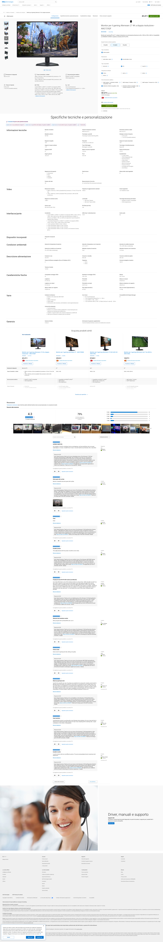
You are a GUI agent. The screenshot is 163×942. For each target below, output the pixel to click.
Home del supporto (85, 858)
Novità (43, 883)
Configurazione (55, 16)
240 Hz (124, 73)
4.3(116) (29, 355)
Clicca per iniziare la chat (28, 922)
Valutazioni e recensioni (12, 405)
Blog (122, 872)
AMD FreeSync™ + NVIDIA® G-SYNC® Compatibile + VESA (110, 83)
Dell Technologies (6, 894)
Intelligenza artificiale (7, 872)
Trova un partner (85, 872)
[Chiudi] (43, 925)
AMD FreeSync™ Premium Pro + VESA (149, 82)
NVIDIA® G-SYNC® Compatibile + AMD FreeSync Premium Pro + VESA (130, 86)
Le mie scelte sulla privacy (45, 897)
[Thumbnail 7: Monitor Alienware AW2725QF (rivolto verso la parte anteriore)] (6, 58)
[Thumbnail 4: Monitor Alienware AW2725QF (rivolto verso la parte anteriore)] (6, 43)
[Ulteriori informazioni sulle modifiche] (112, 59)
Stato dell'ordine (45, 861)
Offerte (4, 881)
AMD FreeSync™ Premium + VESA (129, 82)
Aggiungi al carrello (154, 16)
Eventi (122, 874)
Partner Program (85, 876)
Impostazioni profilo (46, 863)
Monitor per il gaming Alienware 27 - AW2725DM (70, 352)
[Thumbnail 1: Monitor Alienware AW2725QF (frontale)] (6, 24)
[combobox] (37, 2)
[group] (47, 44)
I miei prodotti (44, 865)
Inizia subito (111, 823)
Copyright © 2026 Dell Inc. (8, 897)
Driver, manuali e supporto (105, 16)
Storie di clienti (45, 890)
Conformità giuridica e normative (79, 897)
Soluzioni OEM (84, 874)
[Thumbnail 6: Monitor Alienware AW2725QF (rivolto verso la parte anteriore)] (6, 53)
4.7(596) (97, 355)
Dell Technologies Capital (47, 879)
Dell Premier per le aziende (156, 5)
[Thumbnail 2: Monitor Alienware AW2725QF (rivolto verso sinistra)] (6, 29)
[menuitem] (16, 5)
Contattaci (123, 861)
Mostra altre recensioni (59, 781)
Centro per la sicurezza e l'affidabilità (128, 879)
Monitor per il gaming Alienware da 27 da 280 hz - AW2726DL (138, 352)
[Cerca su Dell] (56, 2)
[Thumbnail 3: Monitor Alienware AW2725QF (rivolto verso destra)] (6, 33)
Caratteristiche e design (85, 16)
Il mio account (45, 858)
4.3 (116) (110, 32)
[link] (145, 2)
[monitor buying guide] (4, 16)
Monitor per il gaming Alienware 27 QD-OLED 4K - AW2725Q (104, 352)
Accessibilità (91, 897)
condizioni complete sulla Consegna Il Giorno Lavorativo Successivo (50, 915)
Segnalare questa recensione (67, 471)
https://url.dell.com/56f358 (66, 603)
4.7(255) (63, 355)
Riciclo (43, 885)
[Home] (4, 12)
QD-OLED (105, 66)
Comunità (123, 858)
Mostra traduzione (57, 450)
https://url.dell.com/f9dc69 (67, 463)
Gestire (8, 937)
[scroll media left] (12, 428)
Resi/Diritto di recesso (86, 863)
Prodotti (4, 874)
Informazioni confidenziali (32, 897)
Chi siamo (44, 872)
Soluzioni (4, 876)
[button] (138, 2)
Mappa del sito (5, 859)
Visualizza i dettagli (27, 363)
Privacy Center (124, 876)
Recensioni (95, 16)
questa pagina (79, 929)
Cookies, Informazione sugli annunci (63, 897)
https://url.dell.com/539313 (85, 462)
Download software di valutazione (127, 881)
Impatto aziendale (45, 888)
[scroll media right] (151, 428)
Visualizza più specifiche (80, 394)
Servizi (4, 879)
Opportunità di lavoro (46, 876)
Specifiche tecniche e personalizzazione (69, 16)
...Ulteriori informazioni (40, 96)
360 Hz (104, 75)
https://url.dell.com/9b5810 (85, 495)
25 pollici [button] (106, 45)
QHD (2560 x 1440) (107, 59)
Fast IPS (144, 66)
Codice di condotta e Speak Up (48, 874)
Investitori (44, 881)
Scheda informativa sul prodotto (111, 97)
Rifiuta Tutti (30, 937)
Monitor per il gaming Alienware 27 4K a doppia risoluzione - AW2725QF (35, 352)
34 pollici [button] (125, 45)
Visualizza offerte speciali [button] (108, 102)
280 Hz (143, 73)
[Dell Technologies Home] (8, 2)
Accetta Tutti (39, 937)
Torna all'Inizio (92, 781)
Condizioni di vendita (20, 897)
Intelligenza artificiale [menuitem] (6, 5)
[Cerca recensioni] (75, 437)
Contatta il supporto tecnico (87, 861)
